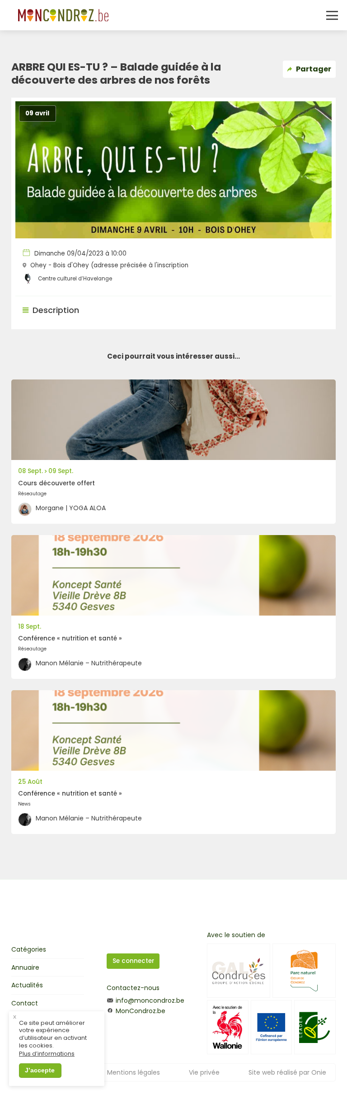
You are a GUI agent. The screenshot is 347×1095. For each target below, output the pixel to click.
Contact (24, 1003)
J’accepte (40, 1070)
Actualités (27, 985)
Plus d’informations (47, 1054)
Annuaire (25, 967)
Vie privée (204, 1072)
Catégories (28, 949)
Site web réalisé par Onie (287, 1072)
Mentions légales (133, 1072)
